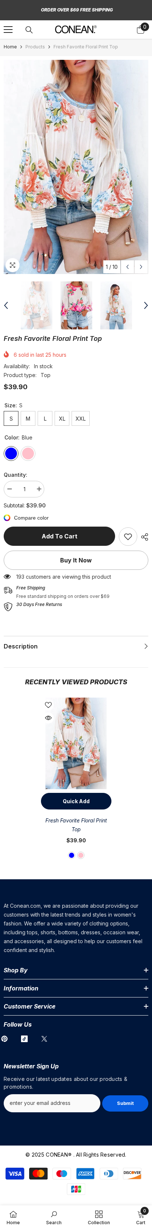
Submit (125, 1103)
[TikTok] (24, 1038)
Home (10, 46)
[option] (76, 167)
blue (71, 855)
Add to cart (59, 536)
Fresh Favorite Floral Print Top (76, 824)
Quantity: (15, 475)
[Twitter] (44, 1038)
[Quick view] (48, 717)
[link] (128, 536)
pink (80, 855)
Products (35, 46)
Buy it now (76, 560)
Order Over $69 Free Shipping (77, 10)
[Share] (142, 537)
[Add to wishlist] (48, 705)
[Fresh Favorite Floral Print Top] (76, 743)
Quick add (76, 801)
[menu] (8, 29)
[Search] (29, 29)
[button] (127, 266)
